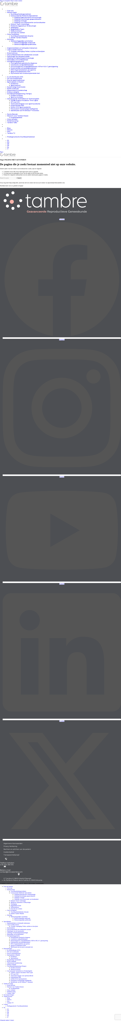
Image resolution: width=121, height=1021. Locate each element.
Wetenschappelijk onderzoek (24, 43)
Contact (12, 1020)
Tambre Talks (12, 122)
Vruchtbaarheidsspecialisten (21, 14)
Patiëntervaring (12, 121)
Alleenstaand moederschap (17, 90)
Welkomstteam (16, 31)
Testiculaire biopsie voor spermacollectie (25, 104)
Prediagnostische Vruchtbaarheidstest (21, 137)
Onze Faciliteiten (13, 34)
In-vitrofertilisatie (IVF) (15, 77)
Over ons (10, 11)
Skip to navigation (5, 1)
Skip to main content (16, 1)
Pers (8, 131)
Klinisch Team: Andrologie (20, 24)
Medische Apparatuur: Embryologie (23, 26)
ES (8, 140)
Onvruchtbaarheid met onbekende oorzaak (22, 55)
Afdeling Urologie (20, 21)
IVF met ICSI (15, 102)
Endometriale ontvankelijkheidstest (23, 68)
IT (8, 149)
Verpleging (14, 27)
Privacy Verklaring (10, 846)
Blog (8, 128)
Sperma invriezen (17, 97)
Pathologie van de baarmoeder (18, 56)
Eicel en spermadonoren (16, 80)
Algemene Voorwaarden (13, 843)
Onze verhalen (12, 119)
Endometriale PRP (17, 105)
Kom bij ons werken (18, 32)
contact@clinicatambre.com (11, 872)
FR (8, 145)
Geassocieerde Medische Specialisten (24, 16)
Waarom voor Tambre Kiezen (17, 116)
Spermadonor (16, 85)
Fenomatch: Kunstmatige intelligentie (24, 109)
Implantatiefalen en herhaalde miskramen (22, 48)
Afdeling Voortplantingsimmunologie (20, 58)
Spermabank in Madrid (15, 82)
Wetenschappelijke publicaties (25, 44)
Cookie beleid (9, 852)
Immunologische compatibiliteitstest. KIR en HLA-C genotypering (34, 66)
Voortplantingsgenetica (15, 61)
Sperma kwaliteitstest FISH (20, 71)
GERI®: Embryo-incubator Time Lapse (24, 100)
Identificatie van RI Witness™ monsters (25, 110)
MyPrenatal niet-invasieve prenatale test (25, 73)
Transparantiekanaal (11, 855)
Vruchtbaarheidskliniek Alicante (22, 36)
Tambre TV (11, 133)
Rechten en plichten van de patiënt (17, 849)
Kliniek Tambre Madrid (19, 38)
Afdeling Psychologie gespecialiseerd (27, 19)
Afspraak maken (4, 1020)
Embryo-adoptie (13, 92)
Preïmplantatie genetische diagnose (24, 63)
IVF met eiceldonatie (14, 78)
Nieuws (9, 130)
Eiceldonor (14, 83)
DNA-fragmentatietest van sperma (23, 70)
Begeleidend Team (17, 29)
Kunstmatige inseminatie (16, 87)
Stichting (10, 39)
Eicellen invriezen (17, 95)
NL (8, 147)
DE (8, 144)
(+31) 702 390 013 (6, 865)
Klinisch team (12, 12)
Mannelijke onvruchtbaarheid (17, 60)
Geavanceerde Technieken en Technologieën (23, 99)
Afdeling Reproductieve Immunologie (27, 17)
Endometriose (12, 53)
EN (8, 142)
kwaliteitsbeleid (16, 117)
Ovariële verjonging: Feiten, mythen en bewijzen (28, 51)
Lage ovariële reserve (14, 50)
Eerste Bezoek (12, 114)
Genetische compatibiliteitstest (22, 65)
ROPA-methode (13, 89)
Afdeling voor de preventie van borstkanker (29, 22)
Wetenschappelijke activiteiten (22, 41)
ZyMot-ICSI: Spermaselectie (21, 107)
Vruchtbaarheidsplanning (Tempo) (19, 94)
